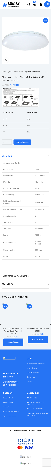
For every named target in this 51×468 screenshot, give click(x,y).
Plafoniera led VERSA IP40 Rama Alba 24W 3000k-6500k (13, 331)
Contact (29, 382)
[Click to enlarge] (6, 60)
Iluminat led (18, 72)
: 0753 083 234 (35, 409)
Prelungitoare (8, 407)
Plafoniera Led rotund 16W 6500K (38, 329)
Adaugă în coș (22, 142)
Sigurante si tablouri (10, 416)
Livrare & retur (32, 368)
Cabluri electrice (8, 398)
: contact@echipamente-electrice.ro (37, 414)
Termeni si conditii (33, 373)
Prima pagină (7, 72)
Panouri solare (8, 402)
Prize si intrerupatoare (11, 411)
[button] (13, 342)
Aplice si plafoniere (32, 72)
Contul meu (31, 377)
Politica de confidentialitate (36, 364)
